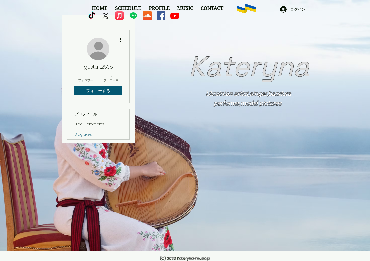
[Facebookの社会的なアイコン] (161, 15)
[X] (105, 15)
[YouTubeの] (174, 15)
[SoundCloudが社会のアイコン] (147, 15)
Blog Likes (83, 134)
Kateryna (249, 66)
